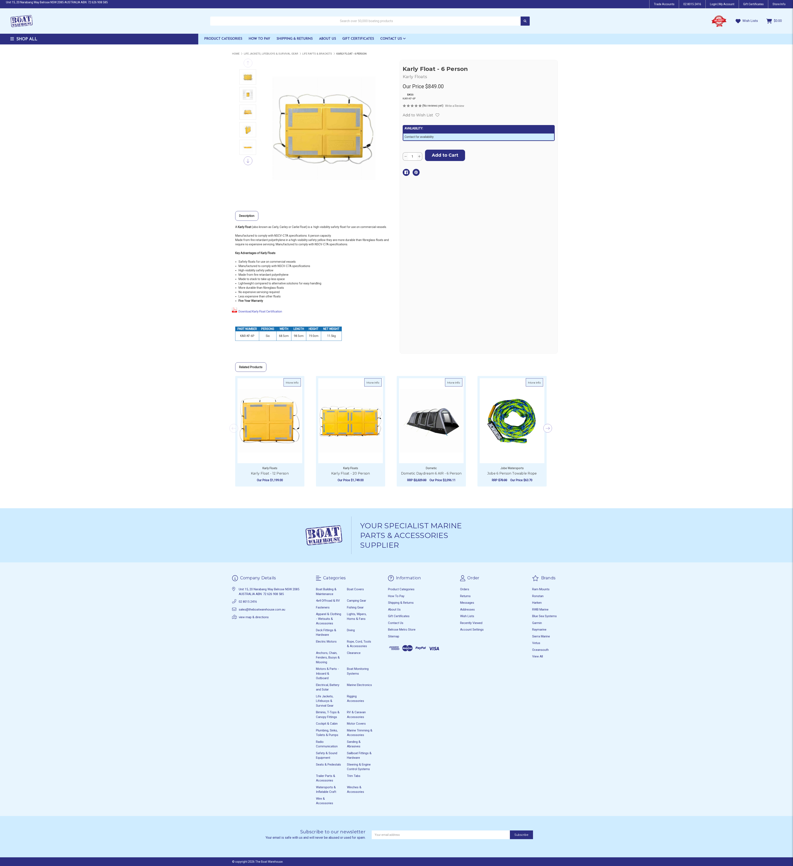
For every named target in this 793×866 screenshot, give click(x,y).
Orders (464, 589)
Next (248, 160)
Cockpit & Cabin (327, 723)
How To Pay (259, 39)
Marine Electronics (359, 685)
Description (246, 216)
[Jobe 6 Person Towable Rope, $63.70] (512, 421)
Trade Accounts (664, 4)
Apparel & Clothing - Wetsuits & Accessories (328, 618)
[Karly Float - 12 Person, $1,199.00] (270, 421)
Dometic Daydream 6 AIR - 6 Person (431, 473)
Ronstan (538, 596)
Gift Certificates (358, 39)
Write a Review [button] (454, 105)
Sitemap (393, 636)
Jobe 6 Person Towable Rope (512, 473)
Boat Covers (355, 589)
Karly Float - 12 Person (270, 473)
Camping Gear (356, 600)
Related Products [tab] (250, 367)
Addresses (467, 609)
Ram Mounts (541, 589)
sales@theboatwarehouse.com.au (262, 609)
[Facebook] (406, 172)
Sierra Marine (541, 636)
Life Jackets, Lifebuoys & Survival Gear (325, 700)
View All (537, 656)
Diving (351, 630)
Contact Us (391, 39)
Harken (537, 603)
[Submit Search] (525, 21)
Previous (248, 63)
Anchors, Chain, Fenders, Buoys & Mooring (328, 657)
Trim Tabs (353, 776)
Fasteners (323, 607)
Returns (465, 596)
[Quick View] (296, 382)
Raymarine (539, 629)
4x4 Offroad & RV (328, 600)
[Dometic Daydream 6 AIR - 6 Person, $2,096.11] (431, 421)
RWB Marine (540, 609)
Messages (467, 603)
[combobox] (370, 21)
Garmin (537, 623)
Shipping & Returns (295, 39)
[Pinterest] (416, 172)
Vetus (536, 643)
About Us (327, 39)
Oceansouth (540, 650)
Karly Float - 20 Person (350, 473)
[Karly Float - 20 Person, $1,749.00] (350, 421)
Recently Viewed (471, 623)
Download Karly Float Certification (260, 311)
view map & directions (254, 617)
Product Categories (223, 39)
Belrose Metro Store (401, 629)
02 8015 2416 (692, 4)
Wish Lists (750, 21)
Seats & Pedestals (328, 764)
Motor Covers (356, 723)
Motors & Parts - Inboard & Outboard (327, 673)
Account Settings (472, 629)
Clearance (354, 653)
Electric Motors (326, 641)
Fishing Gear (355, 607)
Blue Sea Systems (544, 616)
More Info (293, 382)
